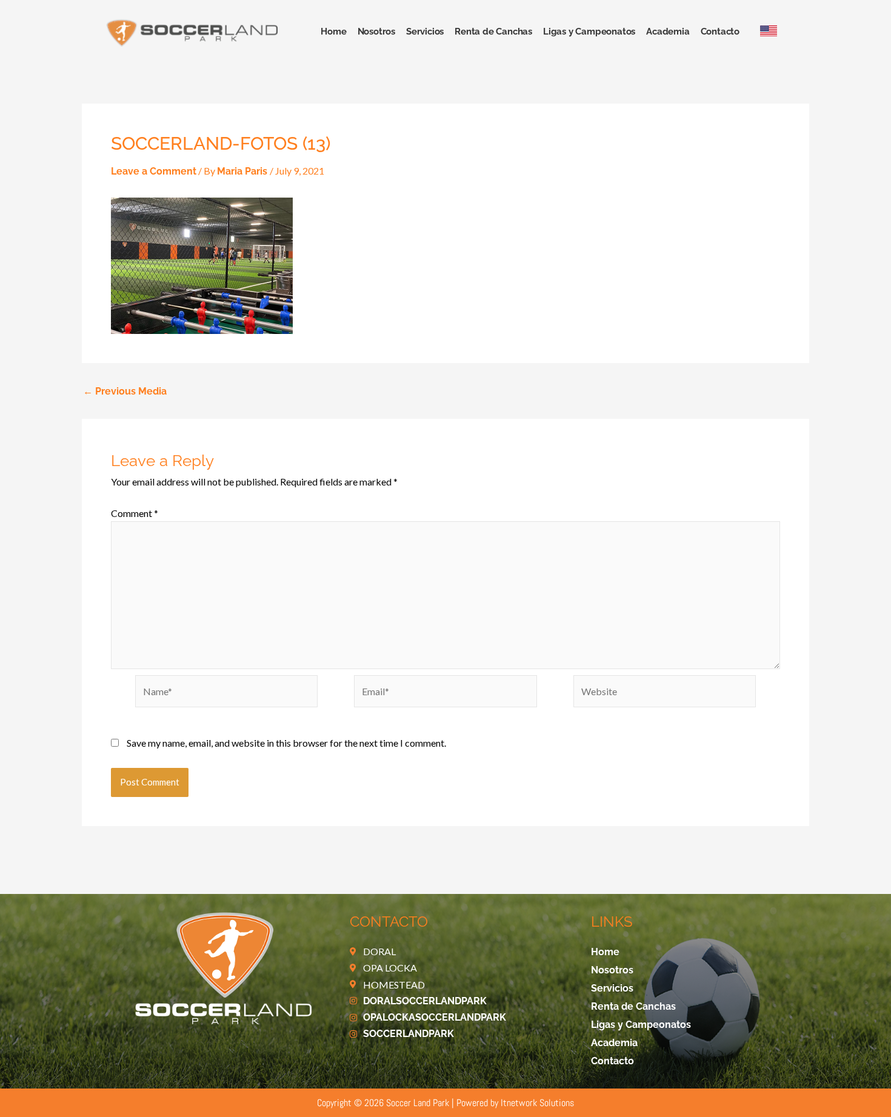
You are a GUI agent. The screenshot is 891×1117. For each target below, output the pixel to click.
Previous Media (125, 391)
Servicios (425, 31)
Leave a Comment (153, 171)
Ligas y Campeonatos (589, 31)
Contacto (720, 31)
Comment (134, 513)
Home (333, 31)
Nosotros (376, 31)
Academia (667, 31)
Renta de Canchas (493, 31)
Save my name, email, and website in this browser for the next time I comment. (286, 743)
